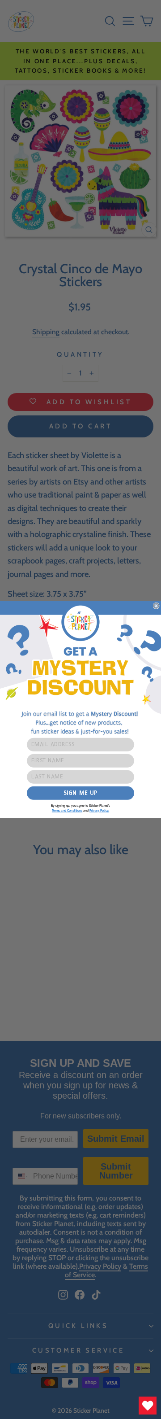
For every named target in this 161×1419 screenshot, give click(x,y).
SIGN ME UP (80, 792)
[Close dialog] (156, 605)
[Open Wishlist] (148, 1406)
